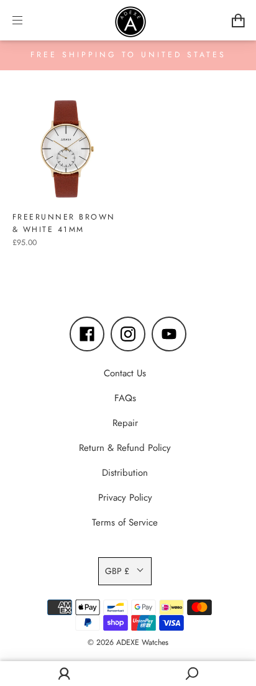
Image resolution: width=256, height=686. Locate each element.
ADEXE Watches (142, 642)
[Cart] (238, 20)
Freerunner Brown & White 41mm (64, 223)
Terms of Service (125, 522)
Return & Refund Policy (125, 448)
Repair (125, 423)
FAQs (125, 398)
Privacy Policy (125, 497)
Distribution (125, 473)
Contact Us (125, 373)
